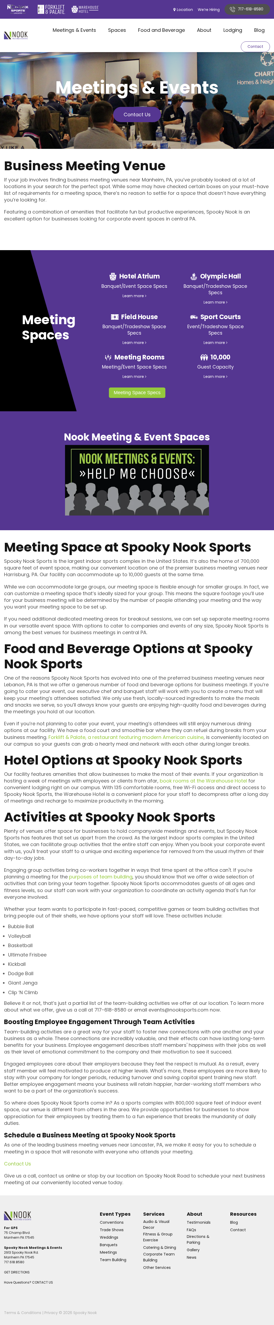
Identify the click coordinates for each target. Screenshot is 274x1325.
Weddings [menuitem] (109, 1237)
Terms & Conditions (22, 1312)
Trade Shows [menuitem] (112, 1230)
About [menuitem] (204, 30)
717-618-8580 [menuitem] (250, 9)
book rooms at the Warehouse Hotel (203, 780)
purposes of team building (100, 876)
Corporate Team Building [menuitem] (159, 1257)
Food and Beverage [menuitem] (161, 30)
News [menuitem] (191, 1257)
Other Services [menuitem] (157, 1267)
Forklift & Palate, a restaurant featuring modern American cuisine (126, 737)
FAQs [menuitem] (191, 1230)
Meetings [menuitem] (108, 1252)
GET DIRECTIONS (17, 1272)
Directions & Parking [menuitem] (198, 1239)
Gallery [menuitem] (193, 1250)
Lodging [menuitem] (232, 30)
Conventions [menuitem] (112, 1222)
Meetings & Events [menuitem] (74, 30)
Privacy (51, 1312)
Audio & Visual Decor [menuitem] (156, 1224)
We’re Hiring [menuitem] (209, 9)
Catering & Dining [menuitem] (159, 1247)
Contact (255, 46)
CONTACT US (42, 1282)
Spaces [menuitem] (117, 30)
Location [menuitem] (185, 9)
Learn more (134, 296)
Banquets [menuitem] (108, 1244)
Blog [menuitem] (259, 30)
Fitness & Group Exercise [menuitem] (158, 1237)
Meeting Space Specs (137, 392)
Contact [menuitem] (238, 1230)
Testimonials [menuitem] (199, 1222)
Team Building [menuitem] (113, 1259)
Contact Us (137, 114)
